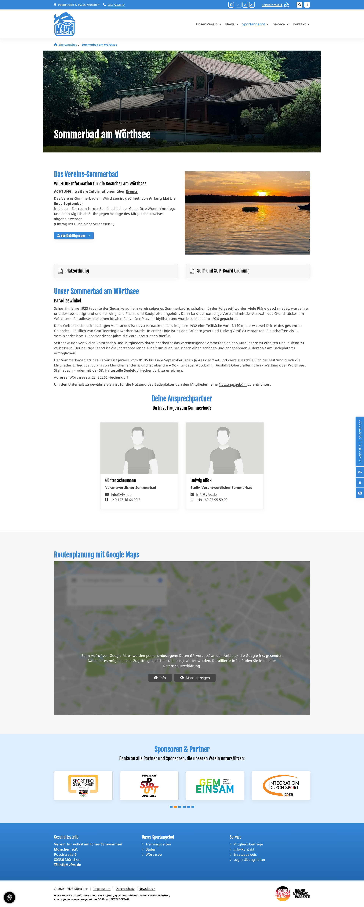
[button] (171, 807)
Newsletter (147, 889)
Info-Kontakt (244, 849)
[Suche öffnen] (299, 5)
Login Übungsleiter (249, 859)
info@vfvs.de (121, 494)
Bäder (150, 849)
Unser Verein (206, 24)
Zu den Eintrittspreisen (71, 235)
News (230, 24)
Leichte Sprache (272, 5)
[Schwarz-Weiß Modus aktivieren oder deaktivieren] (231, 5)
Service (279, 24)
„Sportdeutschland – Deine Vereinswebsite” (141, 895)
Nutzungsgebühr (233, 384)
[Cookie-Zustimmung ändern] (9, 897)
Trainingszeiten (158, 844)
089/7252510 (116, 4)
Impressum (102, 889)
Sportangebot (253, 24)
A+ (252, 4)
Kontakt (299, 24)
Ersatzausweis (245, 854)
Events (132, 191)
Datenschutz (125, 889)
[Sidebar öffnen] (307, 5)
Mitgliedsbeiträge (248, 844)
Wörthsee (154, 854)
